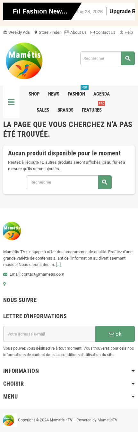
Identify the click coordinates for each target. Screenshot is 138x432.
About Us (78, 32)
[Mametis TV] (29, 60)
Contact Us (105, 32)
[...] (58, 264)
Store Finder (47, 32)
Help (126, 32)
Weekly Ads (16, 32)
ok (118, 334)
